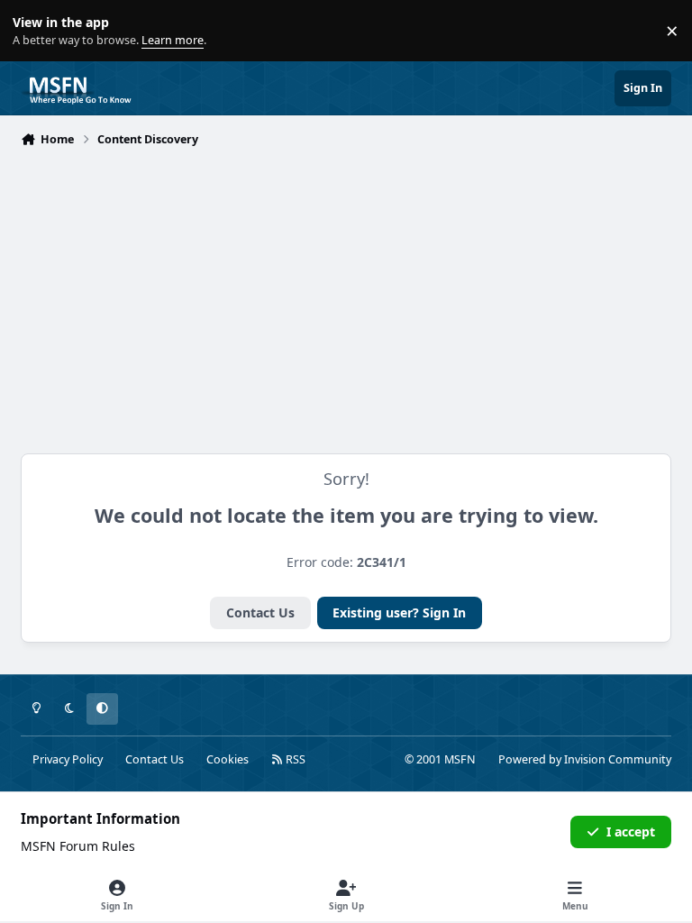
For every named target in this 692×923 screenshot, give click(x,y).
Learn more (34, 31)
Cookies (227, 759)
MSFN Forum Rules (78, 845)
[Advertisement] (346, 288)
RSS (294, 759)
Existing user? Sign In (399, 612)
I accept (630, 831)
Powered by (584, 759)
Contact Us (260, 612)
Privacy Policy (67, 759)
